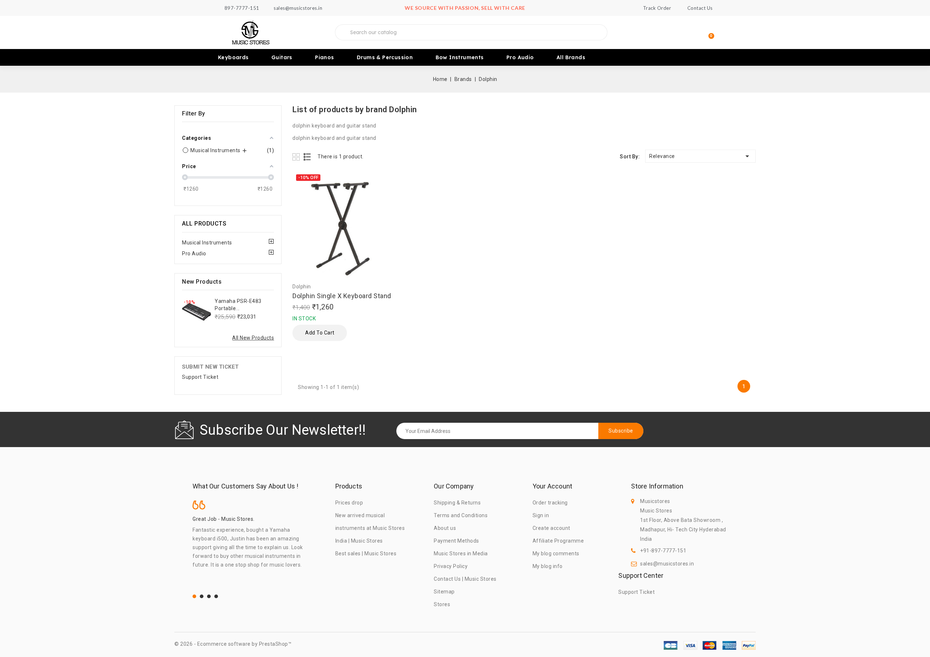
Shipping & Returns (457, 503)
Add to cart (320, 333)
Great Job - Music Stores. (224, 519)
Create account (551, 528)
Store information (657, 486)
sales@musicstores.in (667, 564)
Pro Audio (520, 57)
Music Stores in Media (461, 553)
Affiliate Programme (558, 541)
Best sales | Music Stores (366, 553)
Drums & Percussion (385, 57)
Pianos (324, 57)
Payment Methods (456, 541)
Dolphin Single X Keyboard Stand (341, 296)
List (307, 156)
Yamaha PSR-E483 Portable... (238, 304)
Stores (442, 604)
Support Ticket (200, 377)
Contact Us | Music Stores (465, 579)
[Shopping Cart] (708, 32)
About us (445, 528)
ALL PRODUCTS (204, 223)
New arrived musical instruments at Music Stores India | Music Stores (370, 528)
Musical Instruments (207, 243)
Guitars (281, 57)
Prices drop (349, 503)
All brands (571, 57)
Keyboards (233, 57)
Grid (297, 156)
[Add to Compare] (391, 191)
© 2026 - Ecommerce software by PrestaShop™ (232, 644)
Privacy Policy (451, 566)
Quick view (391, 205)
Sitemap (444, 592)
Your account (552, 486)
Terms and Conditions (461, 515)
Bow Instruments (460, 57)
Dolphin (301, 286)
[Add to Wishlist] (391, 178)
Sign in (541, 515)
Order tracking (550, 503)
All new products (253, 338)
